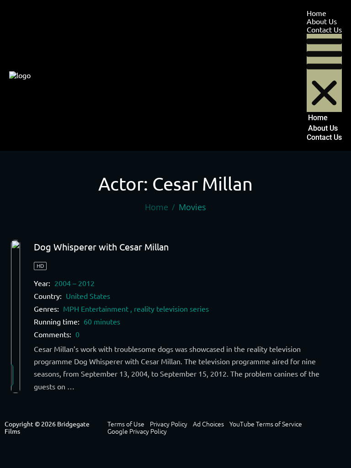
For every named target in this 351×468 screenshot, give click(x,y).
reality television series (171, 309)
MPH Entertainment (95, 309)
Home (316, 13)
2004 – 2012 (74, 283)
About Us (322, 21)
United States (88, 296)
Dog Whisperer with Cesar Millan (101, 247)
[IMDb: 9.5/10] (15, 316)
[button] (324, 73)
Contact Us (324, 30)
